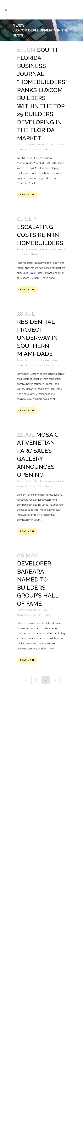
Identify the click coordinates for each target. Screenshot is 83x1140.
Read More (27, 194)
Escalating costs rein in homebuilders (40, 235)
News (43, 249)
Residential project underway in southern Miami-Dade (37, 337)
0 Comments (58, 249)
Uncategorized (49, 144)
